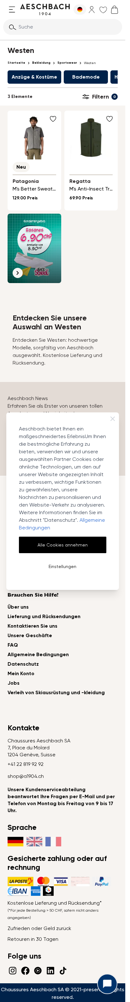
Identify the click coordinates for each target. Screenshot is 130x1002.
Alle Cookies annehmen (63, 544)
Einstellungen (62, 566)
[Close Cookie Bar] (112, 419)
